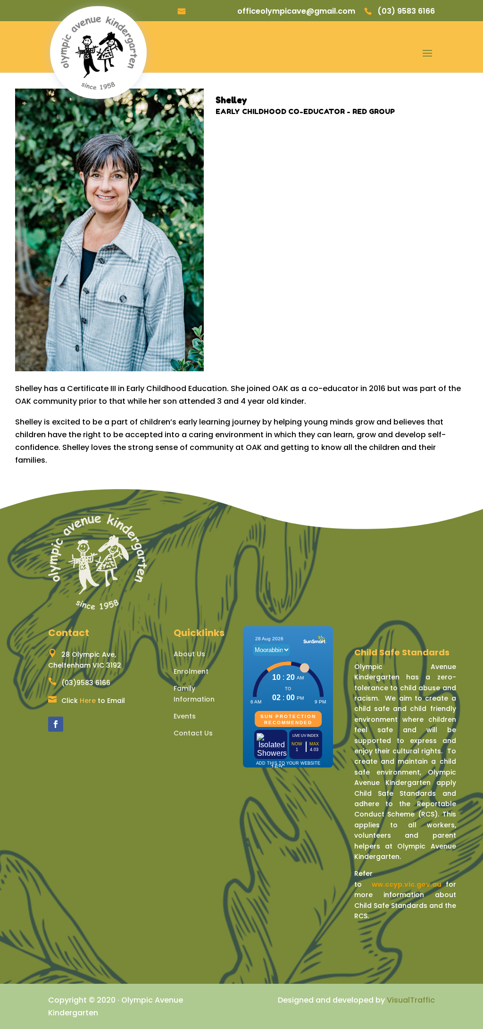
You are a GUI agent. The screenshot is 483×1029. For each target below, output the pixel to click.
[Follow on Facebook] (55, 724)
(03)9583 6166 (85, 682)
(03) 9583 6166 (406, 11)
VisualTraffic (411, 1000)
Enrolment (191, 671)
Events (185, 716)
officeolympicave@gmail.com (296, 11)
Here (88, 700)
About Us (189, 654)
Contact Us (193, 733)
